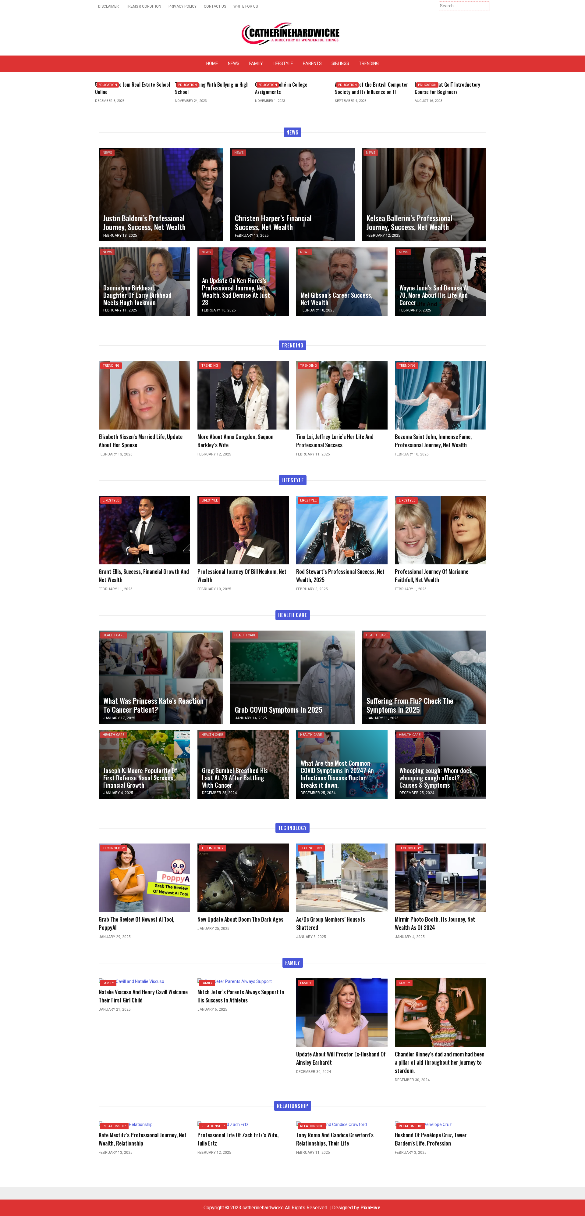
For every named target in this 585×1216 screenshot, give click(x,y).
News (233, 63)
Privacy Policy (182, 6)
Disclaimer (108, 6)
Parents (312, 63)
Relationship (114, 1126)
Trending (369, 63)
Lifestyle (283, 63)
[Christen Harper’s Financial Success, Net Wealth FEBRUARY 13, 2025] (292, 194)
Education (107, 85)
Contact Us (215, 6)
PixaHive (370, 1208)
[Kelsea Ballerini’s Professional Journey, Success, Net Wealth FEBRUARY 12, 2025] (424, 194)
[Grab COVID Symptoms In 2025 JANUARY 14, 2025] (292, 677)
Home (212, 63)
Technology (114, 848)
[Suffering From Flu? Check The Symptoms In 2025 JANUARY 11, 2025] (424, 677)
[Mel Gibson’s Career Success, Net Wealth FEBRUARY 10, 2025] (342, 281)
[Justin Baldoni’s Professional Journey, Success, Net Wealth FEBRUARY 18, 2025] (161, 194)
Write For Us (245, 6)
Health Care (113, 635)
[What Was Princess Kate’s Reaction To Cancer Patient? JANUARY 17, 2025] (161, 677)
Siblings (340, 63)
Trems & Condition (143, 6)
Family (256, 63)
